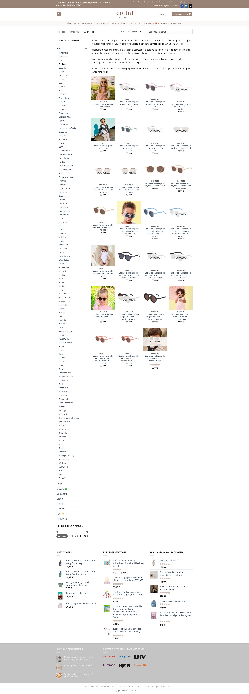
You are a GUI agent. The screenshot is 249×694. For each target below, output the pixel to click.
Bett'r (61, 83)
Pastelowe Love (65, 331)
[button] (163, 14)
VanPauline (64, 452)
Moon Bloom (64, 301)
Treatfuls (63, 433)
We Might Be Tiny (66, 455)
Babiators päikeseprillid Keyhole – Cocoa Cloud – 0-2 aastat (103, 189)
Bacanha (62, 68)
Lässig (61, 252)
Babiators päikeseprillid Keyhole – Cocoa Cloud (181, 147)
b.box (61, 60)
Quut (61, 354)
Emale (59, 483)
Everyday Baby (65, 158)
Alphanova (63, 56)
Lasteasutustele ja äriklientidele (165, 6)
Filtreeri (62, 536)
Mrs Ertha (63, 305)
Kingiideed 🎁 (150, 23)
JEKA (61, 218)
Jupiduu (62, 233)
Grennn (62, 199)
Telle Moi (63, 414)
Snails (61, 384)
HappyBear (63, 207)
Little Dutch (64, 260)
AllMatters (63, 53)
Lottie (61, 263)
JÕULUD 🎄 (61, 488)
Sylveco (62, 406)
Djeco (61, 120)
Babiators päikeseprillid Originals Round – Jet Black (103, 316)
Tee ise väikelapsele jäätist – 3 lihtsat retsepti (78, 675)
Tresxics (62, 436)
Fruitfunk (63, 181)
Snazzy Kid (63, 388)
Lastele (59, 503)
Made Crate (64, 267)
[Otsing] (59, 14)
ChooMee (63, 109)
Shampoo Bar (65, 372)
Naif (61, 316)
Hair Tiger (63, 203)
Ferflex (62, 162)
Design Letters (65, 117)
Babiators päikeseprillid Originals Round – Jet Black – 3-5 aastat (155, 316)
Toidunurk (99, 23)
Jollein (61, 226)
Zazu (61, 474)
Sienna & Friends (66, 376)
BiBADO (62, 86)
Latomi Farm (64, 256)
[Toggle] (86, 48)
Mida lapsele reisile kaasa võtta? (79, 665)
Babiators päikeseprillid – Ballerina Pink (103, 105)
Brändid (122, 23)
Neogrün (63, 320)
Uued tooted (135, 23)
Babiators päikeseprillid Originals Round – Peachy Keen (181, 316)
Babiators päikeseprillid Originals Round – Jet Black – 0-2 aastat (129, 316)
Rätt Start (63, 361)
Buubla (62, 102)
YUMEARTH (64, 467)
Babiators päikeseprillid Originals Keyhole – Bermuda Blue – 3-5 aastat (181, 232)
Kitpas (61, 241)
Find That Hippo (66, 165)
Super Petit (63, 399)
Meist (131, 2)
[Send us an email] (190, 6)
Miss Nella (63, 293)
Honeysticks (64, 214)
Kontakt (147, 2)
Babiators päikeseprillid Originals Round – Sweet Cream (155, 358)
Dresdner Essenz (66, 132)
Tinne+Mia (63, 429)
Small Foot (63, 380)
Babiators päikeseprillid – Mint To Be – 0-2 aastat (129, 148)
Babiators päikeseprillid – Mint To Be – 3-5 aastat (155, 148)
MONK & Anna (65, 297)
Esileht (60, 31)
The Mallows (64, 421)
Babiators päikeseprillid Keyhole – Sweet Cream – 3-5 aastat (103, 227)
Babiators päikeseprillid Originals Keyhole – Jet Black (103, 273)
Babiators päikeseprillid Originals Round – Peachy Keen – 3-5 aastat (129, 359)
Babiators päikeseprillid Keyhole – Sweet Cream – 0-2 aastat (181, 185)
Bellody (62, 79)
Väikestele (72, 23)
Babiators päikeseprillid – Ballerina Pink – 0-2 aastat (129, 104)
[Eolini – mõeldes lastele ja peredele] (124, 14)
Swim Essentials (66, 403)
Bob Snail (63, 94)
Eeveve (62, 143)
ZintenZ (62, 478)
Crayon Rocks (64, 113)
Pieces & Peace (65, 342)
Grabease (63, 192)
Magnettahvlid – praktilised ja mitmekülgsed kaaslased (78, 658)
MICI (61, 278)
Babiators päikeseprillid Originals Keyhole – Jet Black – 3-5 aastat (155, 275)
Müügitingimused (183, 2)
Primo (61, 350)
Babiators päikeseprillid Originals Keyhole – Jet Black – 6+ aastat (181, 275)
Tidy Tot (62, 425)
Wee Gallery (64, 459)
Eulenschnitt (64, 150)
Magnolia (63, 271)
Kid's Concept (65, 237)
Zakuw (61, 470)
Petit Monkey (64, 339)
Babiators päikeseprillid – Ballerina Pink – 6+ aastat (181, 106)
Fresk (61, 173)
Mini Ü (62, 286)
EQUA (61, 147)
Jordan (62, 229)
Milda (61, 282)
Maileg (62, 275)
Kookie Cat (63, 244)
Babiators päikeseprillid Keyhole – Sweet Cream (155, 184)
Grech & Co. (64, 196)
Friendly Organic (66, 177)
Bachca (62, 71)
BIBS (61, 90)
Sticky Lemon (64, 391)
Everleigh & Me (65, 154)
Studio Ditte (64, 395)
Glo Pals (62, 184)
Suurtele (86, 23)
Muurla (62, 312)
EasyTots (62, 135)
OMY (61, 327)
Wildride (62, 463)
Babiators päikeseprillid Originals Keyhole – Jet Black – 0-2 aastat (129, 275)
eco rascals (63, 139)
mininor (62, 290)
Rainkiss (62, 357)
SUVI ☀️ (60, 513)
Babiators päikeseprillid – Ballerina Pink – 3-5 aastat (155, 104)
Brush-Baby (64, 98)
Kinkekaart (176, 23)
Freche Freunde (65, 169)
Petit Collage (64, 335)
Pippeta (62, 346)
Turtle (61, 444)
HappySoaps (64, 211)
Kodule (111, 23)
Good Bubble (64, 188)
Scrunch (62, 369)
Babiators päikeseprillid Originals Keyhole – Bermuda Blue (129, 231)
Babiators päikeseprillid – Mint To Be (103, 147)
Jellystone (63, 222)
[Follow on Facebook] (182, 6)
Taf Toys (62, 410)
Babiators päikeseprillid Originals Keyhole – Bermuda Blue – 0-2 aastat (155, 232)
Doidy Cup (63, 124)
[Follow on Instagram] (186, 6)
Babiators (63, 64)
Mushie (62, 308)
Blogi (139, 2)
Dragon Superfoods (67, 128)
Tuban (61, 440)
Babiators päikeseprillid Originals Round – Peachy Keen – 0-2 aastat (103, 359)
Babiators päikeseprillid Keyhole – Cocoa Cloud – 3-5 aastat (129, 189)
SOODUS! (165, 23)
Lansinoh (63, 248)
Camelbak (63, 105)
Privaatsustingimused (163, 2)
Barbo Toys (63, 75)
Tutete (61, 448)
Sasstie (62, 365)
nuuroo (62, 324)
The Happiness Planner (69, 418)
